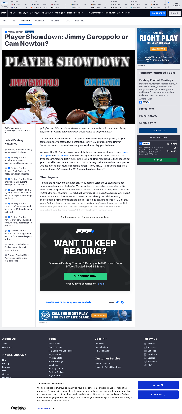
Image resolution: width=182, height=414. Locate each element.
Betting (79, 21)
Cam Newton (62, 155)
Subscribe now (85, 276)
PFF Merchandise (102, 351)
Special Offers (101, 347)
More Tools (158, 131)
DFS (68, 21)
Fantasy (26, 21)
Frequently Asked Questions (108, 367)
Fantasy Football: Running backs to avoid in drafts (18, 151)
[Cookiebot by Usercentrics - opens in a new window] (18, 408)
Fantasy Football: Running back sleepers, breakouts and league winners (18, 160)
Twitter (151, 344)
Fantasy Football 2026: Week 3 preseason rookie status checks (17, 258)
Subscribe (99, 344)
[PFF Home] (3, 13)
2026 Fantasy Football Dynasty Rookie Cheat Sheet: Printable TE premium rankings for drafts (18, 194)
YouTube (152, 351)
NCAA (4, 6)
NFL (4, 3)
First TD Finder (55, 347)
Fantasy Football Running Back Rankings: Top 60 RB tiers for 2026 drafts (18, 171)
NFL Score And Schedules (61, 351)
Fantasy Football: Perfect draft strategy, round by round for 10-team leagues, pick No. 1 (18, 235)
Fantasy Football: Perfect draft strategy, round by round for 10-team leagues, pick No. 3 (18, 207)
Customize (156, 394)
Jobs (4, 344)
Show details (43, 408)
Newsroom (7, 347)
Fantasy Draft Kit (56, 369)
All (5, 21)
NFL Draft (55, 21)
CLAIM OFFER (158, 13)
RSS (150, 365)
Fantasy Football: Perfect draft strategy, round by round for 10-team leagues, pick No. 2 (18, 221)
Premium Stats (55, 358)
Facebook (152, 354)
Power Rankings (56, 361)
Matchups (53, 365)
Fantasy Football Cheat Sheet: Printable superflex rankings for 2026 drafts (19, 182)
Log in (101, 284)
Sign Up (29, 32)
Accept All (158, 385)
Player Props (54, 344)
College (40, 21)
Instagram (152, 347)
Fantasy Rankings (57, 372)
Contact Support (103, 363)
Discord (151, 358)
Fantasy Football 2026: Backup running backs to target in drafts (17, 247)
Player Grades (55, 354)
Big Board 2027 (56, 376)
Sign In (175, 13)
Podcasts (152, 361)
